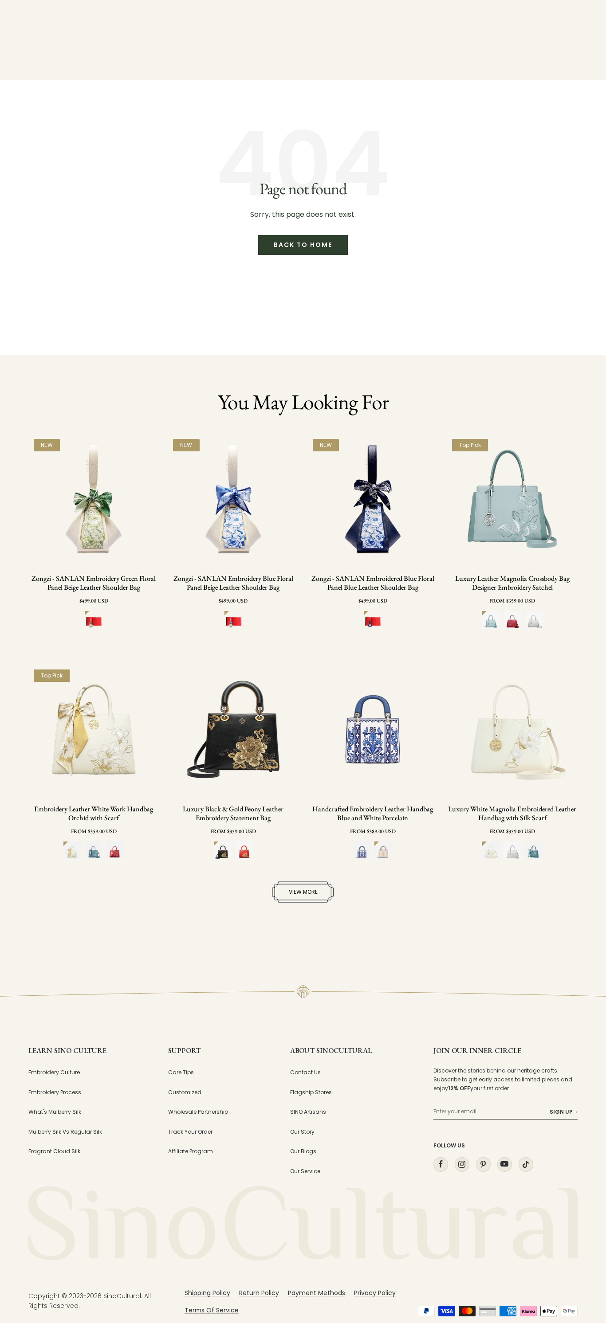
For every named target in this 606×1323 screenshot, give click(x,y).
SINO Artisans (308, 1112)
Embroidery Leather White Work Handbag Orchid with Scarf (93, 813)
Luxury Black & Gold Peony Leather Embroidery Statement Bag (233, 813)
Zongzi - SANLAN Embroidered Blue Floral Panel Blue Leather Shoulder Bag (372, 583)
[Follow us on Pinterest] (483, 1164)
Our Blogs (303, 1151)
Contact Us (305, 1072)
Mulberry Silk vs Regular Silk (65, 1131)
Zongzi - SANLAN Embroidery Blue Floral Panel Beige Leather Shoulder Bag (233, 583)
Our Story (302, 1131)
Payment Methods (316, 1292)
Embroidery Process (54, 1092)
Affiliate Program (190, 1151)
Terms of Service (212, 1310)
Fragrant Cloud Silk (54, 1151)
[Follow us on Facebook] (440, 1164)
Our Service (305, 1171)
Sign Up (561, 1112)
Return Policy (259, 1292)
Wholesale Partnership (198, 1112)
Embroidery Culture (54, 1072)
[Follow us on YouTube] (504, 1164)
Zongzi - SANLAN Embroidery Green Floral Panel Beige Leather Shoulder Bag (93, 583)
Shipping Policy (207, 1292)
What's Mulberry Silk (54, 1112)
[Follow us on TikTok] (526, 1164)
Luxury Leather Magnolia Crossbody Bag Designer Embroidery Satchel (512, 583)
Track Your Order (190, 1131)
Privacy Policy (375, 1292)
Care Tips (181, 1072)
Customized (184, 1092)
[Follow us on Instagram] (462, 1164)
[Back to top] (581, 1236)
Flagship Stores (311, 1092)
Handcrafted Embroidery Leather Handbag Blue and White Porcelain (372, 813)
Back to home (303, 244)
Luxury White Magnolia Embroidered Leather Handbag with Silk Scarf (512, 813)
